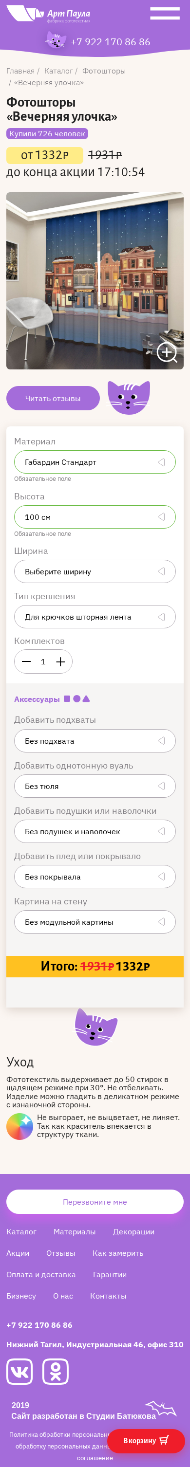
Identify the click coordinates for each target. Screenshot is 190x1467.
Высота (30, 496)
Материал (35, 441)
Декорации (133, 1231)
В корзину (140, 1441)
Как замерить (118, 1253)
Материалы (75, 1231)
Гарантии (110, 1274)
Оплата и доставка (41, 1274)
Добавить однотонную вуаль (74, 765)
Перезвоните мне (95, 1202)
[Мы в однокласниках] (59, 1371)
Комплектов (39, 640)
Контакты (108, 1296)
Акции (17, 1253)
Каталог (21, 1231)
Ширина (32, 551)
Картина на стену (51, 901)
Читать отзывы (53, 398)
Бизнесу (21, 1296)
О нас (63, 1296)
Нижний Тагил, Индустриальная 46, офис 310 (95, 1344)
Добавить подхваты (56, 720)
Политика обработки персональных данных (75, 1434)
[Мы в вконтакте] (24, 1371)
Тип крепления (45, 596)
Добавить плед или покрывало (78, 856)
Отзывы (61, 1253)
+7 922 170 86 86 (111, 42)
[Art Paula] (48, 16)
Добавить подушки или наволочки (86, 811)
